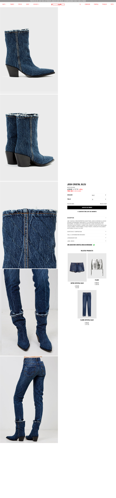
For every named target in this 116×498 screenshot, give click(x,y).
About (27, 4)
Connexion (87, 4)
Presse (20, 4)
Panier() (96, 4)
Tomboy (12, 4)
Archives (35, 4)
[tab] (87, 217)
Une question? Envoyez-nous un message (79, 245)
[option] (29, 50)
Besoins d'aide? (103, 204)
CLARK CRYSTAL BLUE (87, 320)
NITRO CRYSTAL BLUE (77, 283)
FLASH (97, 280)
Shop (3, 4)
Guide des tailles (70, 204)
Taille (69, 199)
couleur (69, 195)
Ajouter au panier (87, 207)
